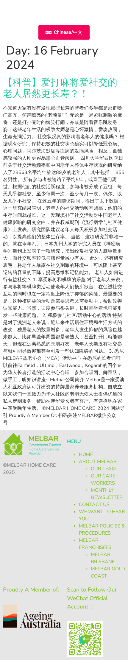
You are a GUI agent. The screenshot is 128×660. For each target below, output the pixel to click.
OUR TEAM (103, 469)
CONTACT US (94, 504)
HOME (86, 454)
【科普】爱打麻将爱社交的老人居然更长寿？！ (60, 88)
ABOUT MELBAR (98, 461)
